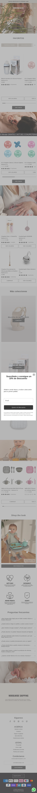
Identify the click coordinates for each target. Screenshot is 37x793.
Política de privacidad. (28, 415)
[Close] (34, 375)
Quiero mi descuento (18, 407)
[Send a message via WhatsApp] (33, 789)
